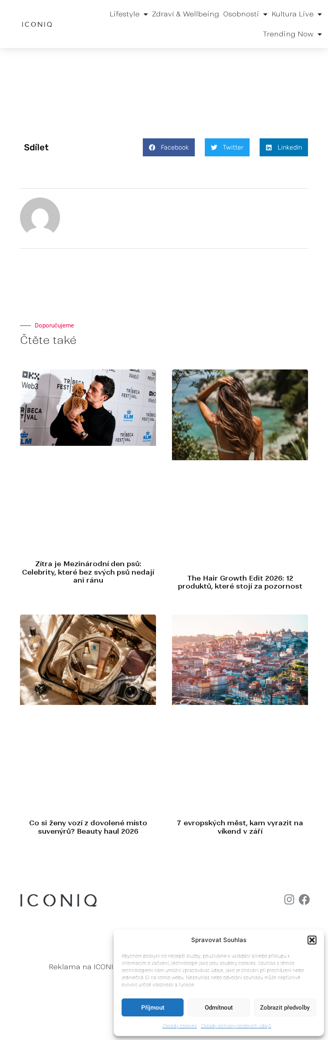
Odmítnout (219, 1007)
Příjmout (152, 1007)
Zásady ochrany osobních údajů (236, 1026)
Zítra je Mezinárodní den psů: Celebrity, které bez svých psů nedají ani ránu (88, 572)
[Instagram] (289, 899)
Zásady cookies (179, 1026)
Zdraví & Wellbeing (185, 14)
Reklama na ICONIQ (83, 966)
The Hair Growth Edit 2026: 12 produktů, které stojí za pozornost (240, 582)
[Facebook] (304, 899)
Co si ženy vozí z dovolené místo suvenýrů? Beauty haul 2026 (88, 826)
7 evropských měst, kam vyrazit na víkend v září (240, 826)
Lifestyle (125, 14)
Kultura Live (293, 14)
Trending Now (288, 34)
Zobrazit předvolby (285, 1007)
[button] (312, 940)
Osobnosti (241, 14)
